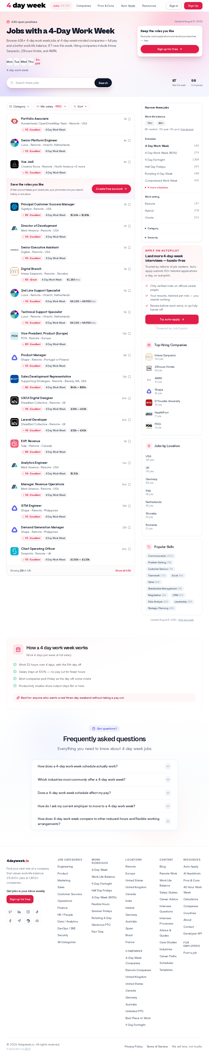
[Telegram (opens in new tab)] (19, 920)
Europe (130, 873)
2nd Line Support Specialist (40, 290)
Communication (160, 555)
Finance (63, 907)
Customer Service (160, 568)
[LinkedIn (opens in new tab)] (19, 912)
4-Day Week (100, 869)
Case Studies (168, 942)
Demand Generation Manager (42, 527)
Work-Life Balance (103, 876)
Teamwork (156, 575)
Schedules (166, 963)
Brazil (129, 935)
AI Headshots (192, 873)
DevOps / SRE (67, 928)
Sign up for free (167, 49)
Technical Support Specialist (41, 312)
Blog (163, 866)
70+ (149, 123)
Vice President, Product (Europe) (44, 333)
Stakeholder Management (165, 588)
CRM (178, 595)
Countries (189, 913)
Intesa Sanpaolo (31, 273)
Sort (80, 106)
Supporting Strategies (35, 381)
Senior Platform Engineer (39, 140)
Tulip (24, 445)
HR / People (65, 914)
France (130, 942)
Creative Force (30, 166)
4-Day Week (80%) (104, 897)
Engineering (65, 866)
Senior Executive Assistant (40, 247)
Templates (166, 969)
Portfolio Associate (34, 119)
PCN (24, 338)
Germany (131, 914)
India (129, 900)
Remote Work (168, 873)
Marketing (64, 880)
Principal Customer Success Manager (48, 204)
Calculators (190, 899)
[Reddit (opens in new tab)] (28, 920)
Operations (65, 900)
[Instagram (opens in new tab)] (28, 912)
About (187, 919)
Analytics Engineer (34, 463)
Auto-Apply (190, 866)
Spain (129, 928)
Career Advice (169, 899)
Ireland (130, 907)
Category (19, 106)
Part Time (98, 931)
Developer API (192, 933)
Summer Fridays (102, 911)
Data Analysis (158, 601)
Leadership (183, 601)
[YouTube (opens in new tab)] (37, 920)
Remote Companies (138, 970)
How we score (186, 129)
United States (134, 880)
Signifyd (26, 208)
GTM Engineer (31, 506)
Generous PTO (101, 924)
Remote (131, 866)
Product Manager (33, 355)
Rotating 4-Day (102, 918)
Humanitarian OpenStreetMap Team (44, 123)
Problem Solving (159, 562)
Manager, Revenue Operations (42, 484)
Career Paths (168, 956)
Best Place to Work (138, 1018)
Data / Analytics (68, 921)
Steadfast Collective (34, 402)
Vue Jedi (27, 162)
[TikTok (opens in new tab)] (37, 912)
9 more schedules (158, 187)
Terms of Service (157, 1046)
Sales (154, 582)
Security (63, 935)
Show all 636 (123, 570)
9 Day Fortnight (136, 1024)
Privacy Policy (134, 1046)
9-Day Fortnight (102, 883)
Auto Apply (128, 5)
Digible (25, 252)
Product (63, 873)
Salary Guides (169, 892)
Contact (188, 926)
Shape (25, 359)
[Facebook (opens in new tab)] (10, 920)
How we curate (186, 619)
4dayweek (18, 861)
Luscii (24, 144)
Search (103, 83)
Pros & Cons (106, 5)
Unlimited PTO (134, 1011)
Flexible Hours (101, 904)
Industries (166, 949)
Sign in (173, 5)
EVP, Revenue (30, 441)
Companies (83, 5)
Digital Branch (31, 269)
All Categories (67, 942)
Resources (149, 5)
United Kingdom (136, 887)
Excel (177, 575)
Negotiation (157, 595)
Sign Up (193, 5)
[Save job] (129, 119)
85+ (161, 123)
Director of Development (39, 226)
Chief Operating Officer (38, 549)
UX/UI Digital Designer (37, 398)
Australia (131, 921)
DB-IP (27, 1048)
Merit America (30, 230)
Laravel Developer (34, 419)
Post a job (190, 952)
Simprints (27, 553)
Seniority (153, 237)
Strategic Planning (161, 608)
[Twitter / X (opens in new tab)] (10, 912)
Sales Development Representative (46, 376)
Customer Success (70, 894)
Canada (131, 894)
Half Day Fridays (102, 890)
